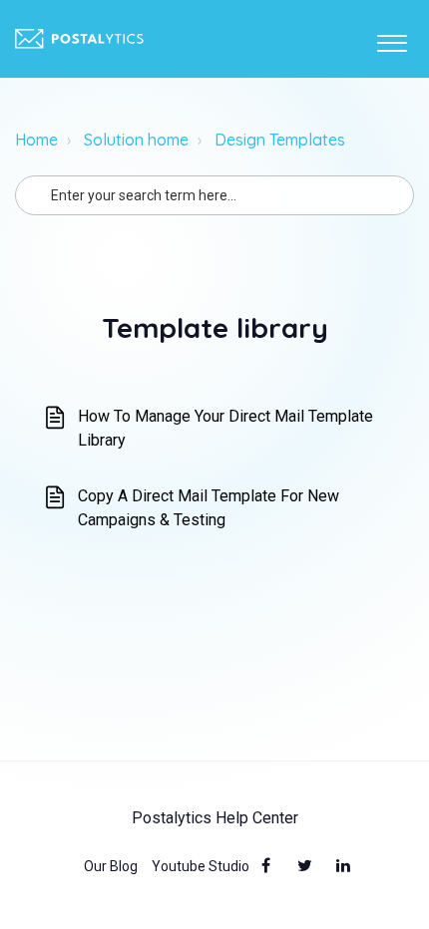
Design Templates (279, 140)
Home (36, 140)
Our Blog (111, 866)
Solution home (136, 140)
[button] (391, 39)
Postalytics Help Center (215, 818)
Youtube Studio (200, 866)
